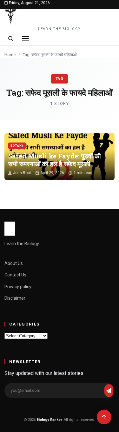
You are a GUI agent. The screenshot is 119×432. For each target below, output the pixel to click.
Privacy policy (17, 286)
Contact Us (15, 274)
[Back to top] (104, 417)
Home (10, 54)
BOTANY (16, 145)
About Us (13, 263)
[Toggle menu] (25, 38)
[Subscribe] (108, 390)
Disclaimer (14, 298)
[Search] (10, 38)
